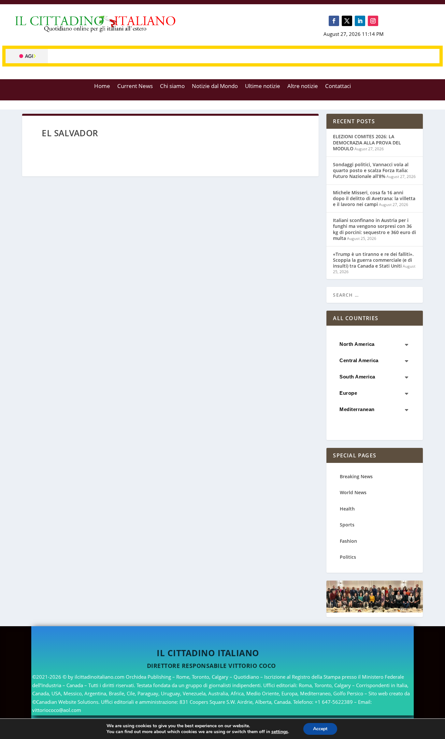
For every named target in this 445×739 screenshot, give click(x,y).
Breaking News (356, 476)
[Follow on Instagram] (373, 21)
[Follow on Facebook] (334, 21)
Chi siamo (172, 86)
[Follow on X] (347, 21)
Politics (348, 557)
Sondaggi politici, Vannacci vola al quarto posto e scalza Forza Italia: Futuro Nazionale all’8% (371, 170)
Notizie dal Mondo (215, 86)
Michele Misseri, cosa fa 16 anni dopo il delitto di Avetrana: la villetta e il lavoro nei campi (374, 198)
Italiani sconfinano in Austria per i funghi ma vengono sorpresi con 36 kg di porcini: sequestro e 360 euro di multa (374, 229)
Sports (347, 525)
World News (353, 492)
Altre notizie (302, 86)
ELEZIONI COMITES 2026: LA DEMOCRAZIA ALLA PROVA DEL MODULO (367, 142)
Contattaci (338, 86)
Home (102, 86)
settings (279, 732)
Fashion (348, 541)
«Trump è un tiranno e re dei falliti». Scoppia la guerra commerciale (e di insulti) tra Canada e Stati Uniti (373, 260)
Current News (135, 86)
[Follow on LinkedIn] (360, 21)
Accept (320, 729)
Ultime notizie (262, 86)
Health (347, 509)
